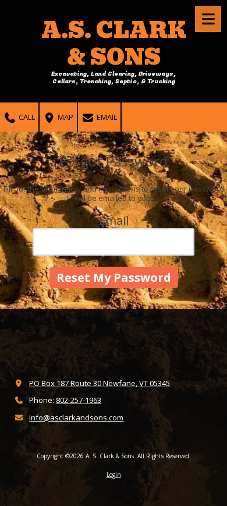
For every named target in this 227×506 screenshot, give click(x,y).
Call (26, 117)
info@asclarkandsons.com (76, 417)
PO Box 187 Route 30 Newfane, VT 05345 (99, 383)
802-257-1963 (78, 400)
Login (114, 474)
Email (106, 117)
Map (64, 117)
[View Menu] (208, 19)
